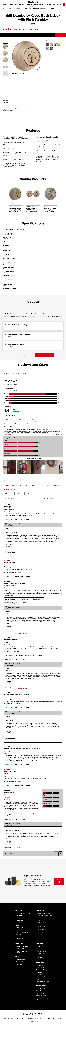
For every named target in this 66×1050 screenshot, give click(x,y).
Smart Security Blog (42, 981)
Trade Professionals (39, 4)
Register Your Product (44, 949)
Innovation (29, 4)
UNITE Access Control (23, 913)
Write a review (24, 29)
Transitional (19, 964)
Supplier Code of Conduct (36, 1018)
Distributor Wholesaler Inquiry (43, 998)
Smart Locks (13, 4)
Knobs (18, 918)
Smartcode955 (42, 929)
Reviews (6, 373)
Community (39, 974)
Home (4, 8)
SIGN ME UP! (59, 881)
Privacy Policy (21, 1018)
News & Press (40, 967)
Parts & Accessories (22, 932)
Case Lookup (42, 953)
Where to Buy (58, 4)
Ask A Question (45, 355)
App (39, 920)
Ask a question (35, 29)
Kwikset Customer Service (43, 956)
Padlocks (21, 4)
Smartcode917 (42, 932)
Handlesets (19, 920)
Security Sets (20, 927)
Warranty (40, 946)
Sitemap (60, 1018)
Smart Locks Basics (44, 913)
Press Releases (40, 988)
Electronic (19, 925)
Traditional (19, 962)
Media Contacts (41, 993)
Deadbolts (19, 8)
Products (6, 4)
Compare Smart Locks (45, 915)
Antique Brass (52, 41)
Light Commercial (21, 930)
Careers (38, 979)
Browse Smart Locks (44, 922)
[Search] (64, 4)
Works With (41, 918)
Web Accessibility (8, 1018)
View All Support (22, 355)
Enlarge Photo (18, 73)
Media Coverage (41, 995)
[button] (60, 35)
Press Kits (39, 991)
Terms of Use (51, 1018)
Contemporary (20, 959)
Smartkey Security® (22, 946)
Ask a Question (42, 951)
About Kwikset (40, 965)
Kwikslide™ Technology (23, 949)
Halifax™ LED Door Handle (22, 951)
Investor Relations (41, 977)
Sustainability (40, 972)
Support (49, 4)
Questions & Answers (19, 373)
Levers (18, 922)
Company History (41, 970)
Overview (7, 35)
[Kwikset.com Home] (33, 2)
